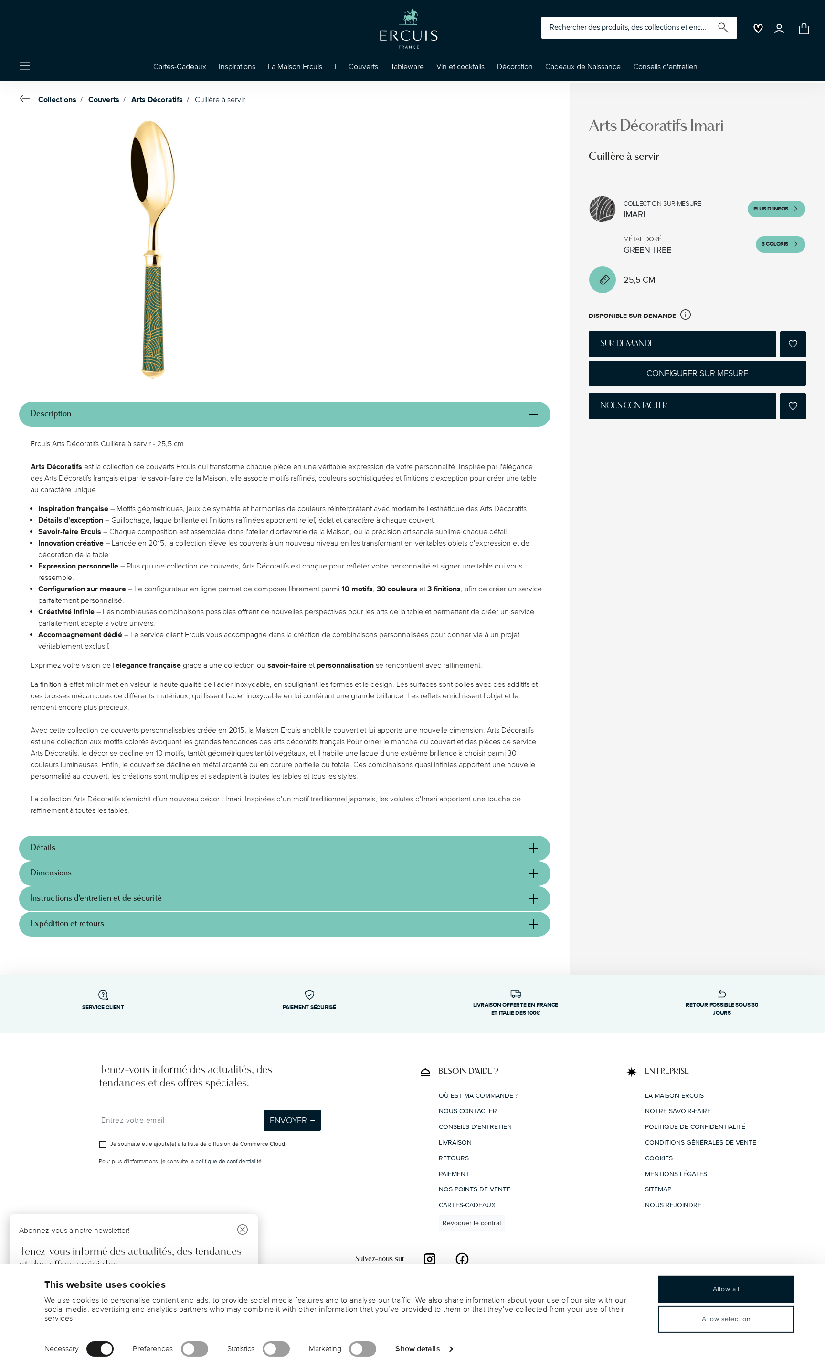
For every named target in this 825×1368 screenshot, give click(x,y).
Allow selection (726, 1319)
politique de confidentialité (228, 1161)
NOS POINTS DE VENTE (474, 1189)
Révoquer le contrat (472, 1223)
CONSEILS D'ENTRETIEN (475, 1127)
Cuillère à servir (220, 100)
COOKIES (659, 1158)
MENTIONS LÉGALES (676, 1173)
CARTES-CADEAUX (467, 1205)
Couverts (103, 100)
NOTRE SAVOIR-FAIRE (678, 1111)
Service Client (103, 1007)
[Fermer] (242, 1231)
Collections (57, 100)
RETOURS (454, 1158)
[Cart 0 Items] (802, 28)
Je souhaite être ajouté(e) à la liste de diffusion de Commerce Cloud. (198, 1143)
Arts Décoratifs (157, 100)
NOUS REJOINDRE (673, 1205)
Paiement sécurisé (309, 1007)
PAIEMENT (454, 1173)
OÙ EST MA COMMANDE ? (478, 1095)
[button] (237, 69)
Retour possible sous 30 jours (722, 1009)
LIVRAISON (455, 1142)
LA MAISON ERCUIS (674, 1095)
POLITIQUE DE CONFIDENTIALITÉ (695, 1127)
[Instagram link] (429, 1258)
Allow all (726, 1289)
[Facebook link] (462, 1258)
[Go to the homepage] (409, 28)
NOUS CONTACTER (468, 1111)
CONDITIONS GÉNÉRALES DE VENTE (700, 1142)
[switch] (194, 1349)
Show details (417, 1348)
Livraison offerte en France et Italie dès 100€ (516, 1009)
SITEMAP (658, 1189)
